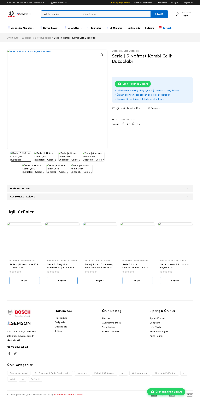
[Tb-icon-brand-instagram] (16, 354)
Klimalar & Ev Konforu (165, 373)
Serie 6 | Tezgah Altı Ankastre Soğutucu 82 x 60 (60, 267)
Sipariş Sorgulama (143, 2)
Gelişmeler (187, 2)
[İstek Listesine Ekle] (127, 108)
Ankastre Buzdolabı (56, 260)
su (23, 379)
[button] (101, 55)
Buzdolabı (27, 37)
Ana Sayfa (12, 37)
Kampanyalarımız (121, 2)
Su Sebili (35, 379)
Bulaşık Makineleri (19, 373)
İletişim (174, 2)
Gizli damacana (139, 373)
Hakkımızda (161, 2)
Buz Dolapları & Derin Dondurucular (52, 373)
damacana (82, 373)
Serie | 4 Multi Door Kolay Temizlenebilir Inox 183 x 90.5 (99, 267)
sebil (12, 379)
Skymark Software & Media (68, 394)
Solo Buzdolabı (43, 37)
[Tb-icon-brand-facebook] (9, 354)
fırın (123, 373)
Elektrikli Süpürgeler (104, 373)
